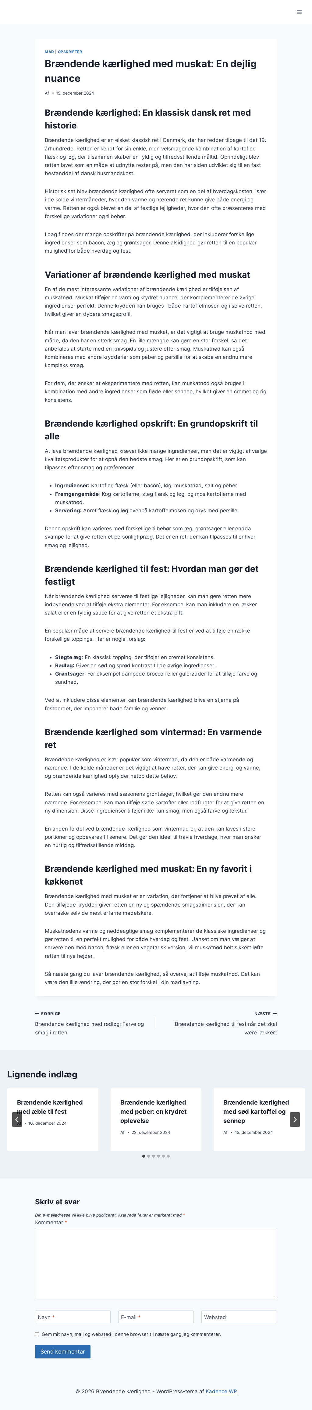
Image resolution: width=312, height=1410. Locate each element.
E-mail (131, 1317)
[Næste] (295, 1119)
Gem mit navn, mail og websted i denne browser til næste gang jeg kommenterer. (131, 1334)
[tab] (143, 1156)
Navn (46, 1317)
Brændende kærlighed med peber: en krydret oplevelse (153, 1111)
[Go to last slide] (17, 1119)
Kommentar (51, 1222)
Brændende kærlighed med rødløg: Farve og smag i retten (89, 1023)
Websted (215, 1317)
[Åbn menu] (299, 12)
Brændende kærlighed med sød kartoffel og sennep (256, 1111)
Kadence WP (221, 1391)
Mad (49, 51)
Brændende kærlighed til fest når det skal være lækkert (226, 1023)
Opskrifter (70, 51)
